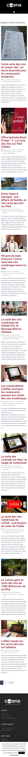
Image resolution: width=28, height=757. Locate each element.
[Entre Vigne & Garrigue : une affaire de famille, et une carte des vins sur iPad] (14, 183)
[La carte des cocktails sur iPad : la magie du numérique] (14, 443)
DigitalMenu (4, 740)
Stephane (17, 80)
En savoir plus (14, 755)
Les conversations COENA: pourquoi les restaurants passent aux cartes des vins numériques (14, 392)
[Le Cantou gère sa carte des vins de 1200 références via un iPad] (14, 567)
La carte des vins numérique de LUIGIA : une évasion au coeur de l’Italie (13, 521)
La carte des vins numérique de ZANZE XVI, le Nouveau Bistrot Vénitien (11, 325)
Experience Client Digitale (9, 153)
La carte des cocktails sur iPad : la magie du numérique (14, 459)
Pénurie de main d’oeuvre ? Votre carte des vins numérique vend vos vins (13, 262)
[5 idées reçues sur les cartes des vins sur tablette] (14, 628)
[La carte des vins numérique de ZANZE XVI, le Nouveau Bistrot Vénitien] (14, 308)
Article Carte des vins (12, 81)
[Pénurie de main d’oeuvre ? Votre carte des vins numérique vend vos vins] (14, 243)
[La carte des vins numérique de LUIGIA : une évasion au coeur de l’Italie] (14, 504)
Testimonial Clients (14, 338)
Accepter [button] (21, 753)
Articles (20, 81)
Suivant (11, 682)
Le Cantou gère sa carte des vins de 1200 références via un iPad (13, 584)
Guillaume (18, 209)
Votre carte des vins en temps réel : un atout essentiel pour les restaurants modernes (13, 70)
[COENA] (14, 5)
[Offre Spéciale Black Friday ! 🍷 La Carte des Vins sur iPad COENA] (14, 120)
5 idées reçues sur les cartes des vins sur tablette (12, 644)
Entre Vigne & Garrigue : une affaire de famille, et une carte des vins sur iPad (13, 200)
